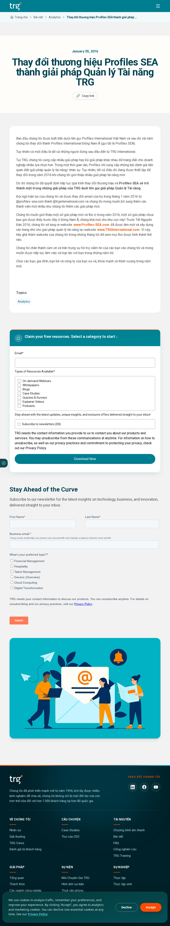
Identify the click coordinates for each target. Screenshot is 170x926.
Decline (126, 907)
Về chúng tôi (20, 819)
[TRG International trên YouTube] (155, 787)
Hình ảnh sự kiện (73, 884)
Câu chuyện (71, 819)
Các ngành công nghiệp (25, 890)
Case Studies (71, 830)
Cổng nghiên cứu (124, 849)
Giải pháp (17, 867)
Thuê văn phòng (72, 890)
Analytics (24, 301)
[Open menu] (158, 6)
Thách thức (17, 884)
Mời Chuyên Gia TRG (75, 878)
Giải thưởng (17, 836)
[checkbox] (85, 393)
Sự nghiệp (121, 867)
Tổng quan (17, 878)
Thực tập (119, 878)
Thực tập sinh (122, 884)
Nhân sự (15, 830)
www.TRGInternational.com (118, 230)
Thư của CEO (70, 836)
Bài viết (118, 836)
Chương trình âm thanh (129, 830)
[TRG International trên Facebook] (144, 787)
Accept (151, 907)
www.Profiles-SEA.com (91, 225)
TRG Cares (17, 843)
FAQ (116, 843)
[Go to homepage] (16, 6)
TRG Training (122, 856)
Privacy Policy (37, 914)
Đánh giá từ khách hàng (25, 849)
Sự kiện (67, 867)
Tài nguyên (122, 819)
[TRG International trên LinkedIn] (132, 787)
